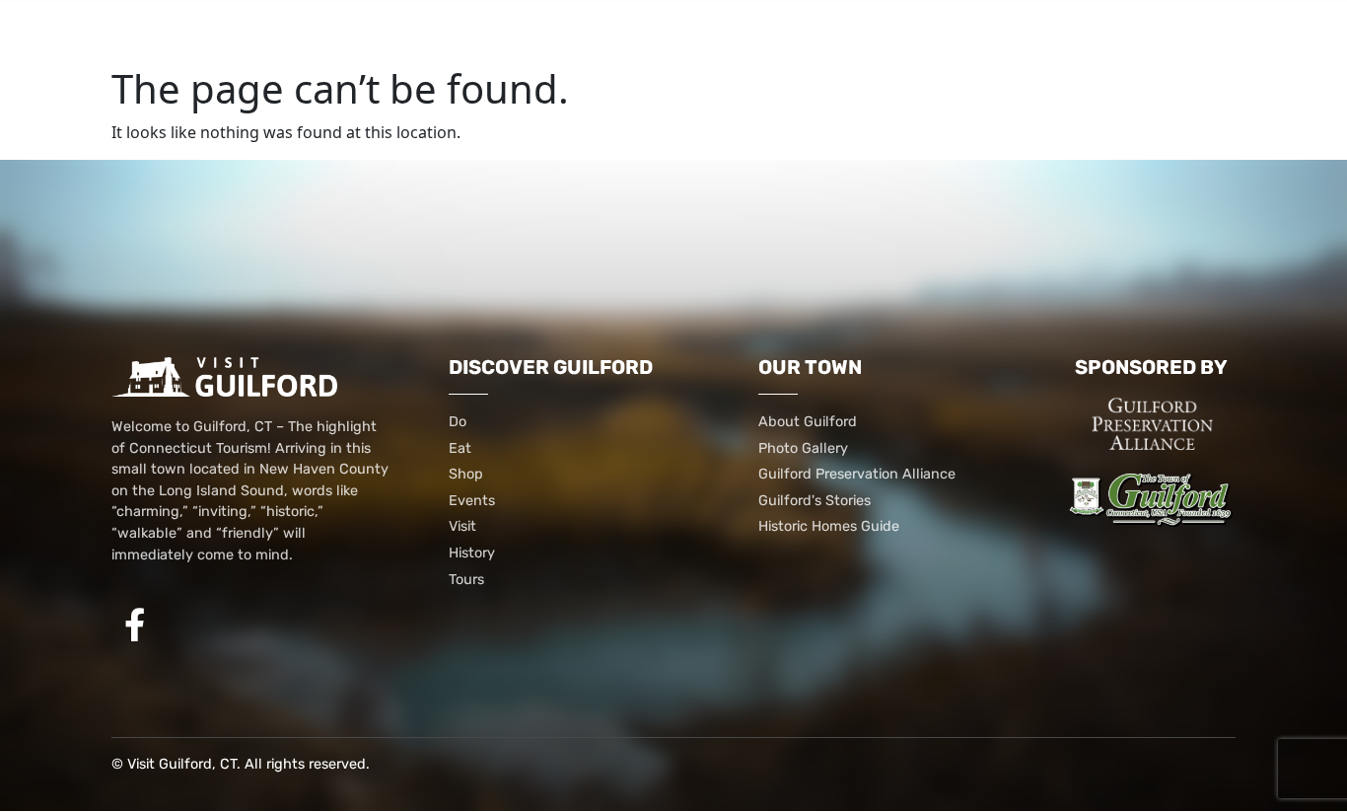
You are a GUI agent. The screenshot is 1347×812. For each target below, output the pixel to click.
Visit (821, 32)
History (945, 32)
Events (722, 32)
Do (259, 32)
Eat (327, 32)
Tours (1076, 32)
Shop (408, 32)
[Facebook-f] (135, 624)
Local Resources (559, 32)
